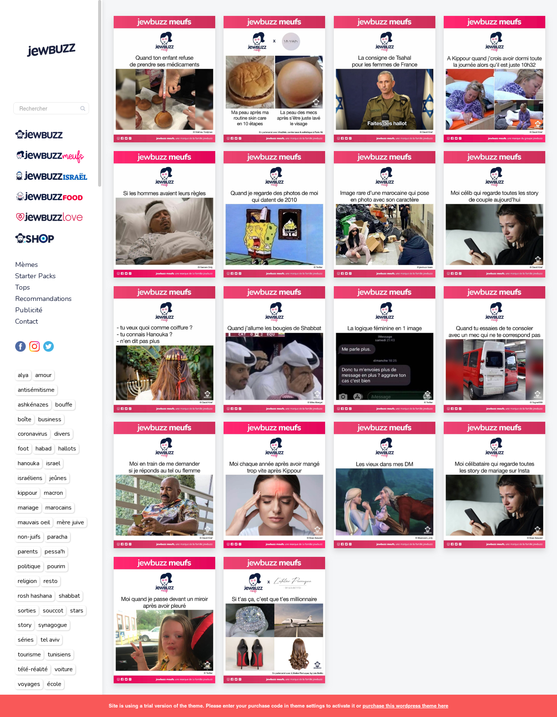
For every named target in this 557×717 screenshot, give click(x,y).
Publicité (28, 310)
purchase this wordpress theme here (405, 705)
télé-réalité (33, 669)
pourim (56, 566)
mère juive (70, 522)
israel (53, 463)
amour (43, 375)
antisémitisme (36, 390)
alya (23, 375)
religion (27, 581)
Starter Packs (35, 276)
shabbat (69, 596)
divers (62, 434)
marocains (58, 507)
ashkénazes (33, 405)
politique (29, 566)
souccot (53, 610)
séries (26, 640)
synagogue (52, 625)
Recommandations (43, 298)
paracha (57, 537)
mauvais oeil (34, 522)
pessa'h (55, 551)
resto (51, 581)
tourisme (29, 654)
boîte (24, 419)
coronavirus (32, 434)
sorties (27, 610)
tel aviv (50, 640)
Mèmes (26, 264)
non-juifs (29, 537)
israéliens (30, 478)
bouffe (63, 405)
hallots (67, 448)
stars (76, 610)
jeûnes (58, 478)
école (54, 684)
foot (23, 448)
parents (28, 551)
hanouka (28, 463)
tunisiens (59, 654)
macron (53, 493)
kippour (27, 493)
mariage (28, 507)
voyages (29, 684)
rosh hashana (35, 596)
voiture (64, 669)
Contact (26, 321)
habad (44, 448)
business (49, 419)
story (24, 625)
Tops (22, 287)
